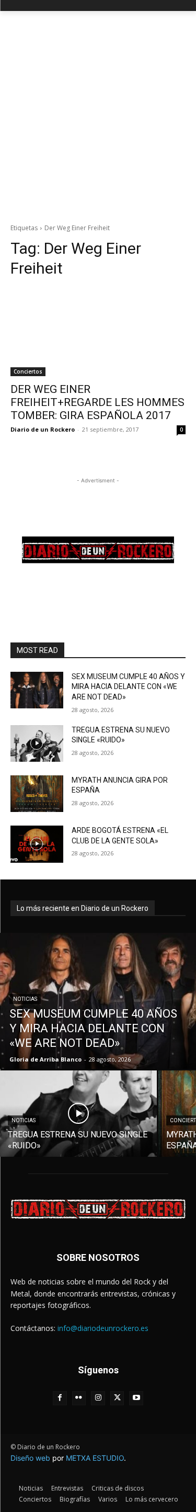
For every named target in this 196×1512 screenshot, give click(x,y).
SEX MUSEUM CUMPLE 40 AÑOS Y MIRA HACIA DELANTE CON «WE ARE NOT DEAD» (128, 686)
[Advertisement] (98, 114)
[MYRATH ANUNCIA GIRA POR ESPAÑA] (36, 793)
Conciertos (28, 371)
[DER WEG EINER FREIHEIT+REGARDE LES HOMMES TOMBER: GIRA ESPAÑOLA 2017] (98, 332)
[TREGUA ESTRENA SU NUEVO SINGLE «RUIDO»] (36, 743)
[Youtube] (136, 1398)
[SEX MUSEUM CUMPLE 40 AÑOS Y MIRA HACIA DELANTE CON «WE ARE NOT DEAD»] (36, 690)
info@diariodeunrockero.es (102, 1328)
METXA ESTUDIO (95, 1457)
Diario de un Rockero (42, 429)
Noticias (25, 999)
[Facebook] (60, 1398)
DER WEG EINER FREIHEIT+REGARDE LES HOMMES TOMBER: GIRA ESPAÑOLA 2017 (97, 402)
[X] (117, 1398)
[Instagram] (98, 1398)
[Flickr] (79, 1398)
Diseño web (30, 1457)
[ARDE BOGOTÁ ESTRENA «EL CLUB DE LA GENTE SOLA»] (36, 844)
